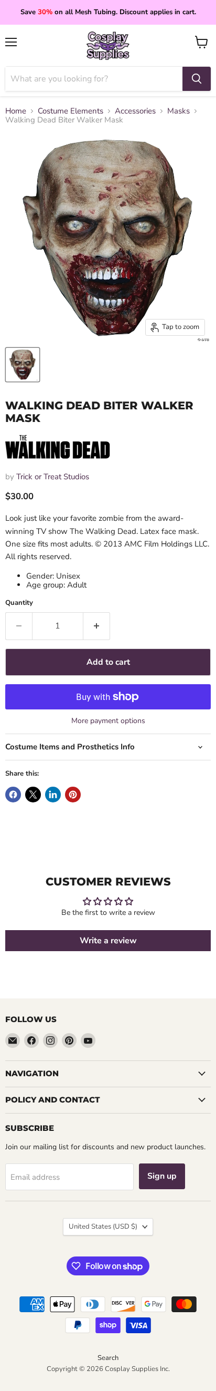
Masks (178, 111)
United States (103, 1226)
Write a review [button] (108, 940)
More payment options (108, 721)
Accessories (135, 111)
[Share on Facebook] (13, 794)
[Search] (196, 79)
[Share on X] (33, 794)
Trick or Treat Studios (52, 476)
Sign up (162, 1176)
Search (108, 1358)
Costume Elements (70, 111)
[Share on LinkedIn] (53, 794)
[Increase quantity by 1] (96, 626)
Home (15, 111)
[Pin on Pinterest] (73, 794)
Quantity (19, 603)
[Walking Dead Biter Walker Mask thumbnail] (22, 365)
